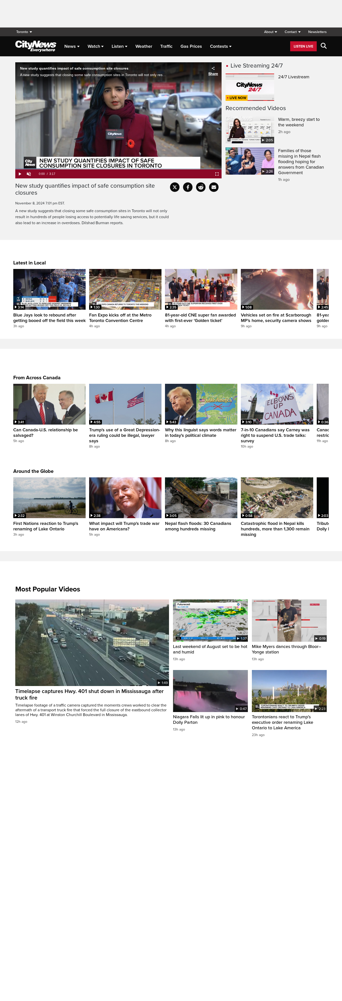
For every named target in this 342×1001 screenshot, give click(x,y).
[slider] (118, 168)
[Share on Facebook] (188, 187)
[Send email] (214, 187)
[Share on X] (175, 187)
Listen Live (303, 46)
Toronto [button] (22, 32)
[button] (270, 32)
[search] (324, 46)
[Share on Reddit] (201, 187)
